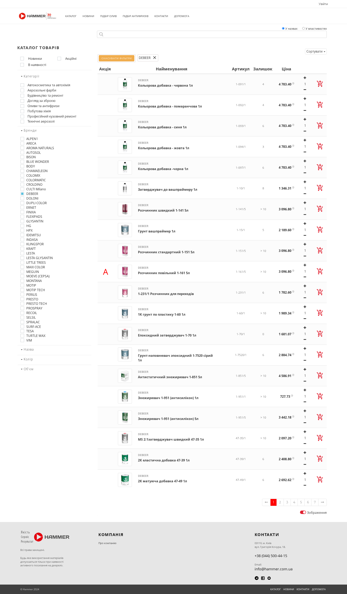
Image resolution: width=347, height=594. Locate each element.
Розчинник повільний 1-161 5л (164, 270)
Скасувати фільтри (116, 58)
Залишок (262, 69)
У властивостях (316, 28)
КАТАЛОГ (71, 16)
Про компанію (107, 543)
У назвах (291, 28)
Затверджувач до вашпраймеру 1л (167, 187)
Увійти (323, 4)
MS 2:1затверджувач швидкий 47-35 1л (171, 437)
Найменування (171, 69)
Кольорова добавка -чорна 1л (163, 166)
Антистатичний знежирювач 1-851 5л (170, 374)
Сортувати (314, 51)
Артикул (241, 69)
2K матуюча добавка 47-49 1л (162, 478)
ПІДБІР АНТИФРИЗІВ (135, 16)
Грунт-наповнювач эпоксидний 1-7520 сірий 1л (175, 355)
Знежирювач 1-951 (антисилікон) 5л (168, 416)
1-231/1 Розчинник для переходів (166, 291)
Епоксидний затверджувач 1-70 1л (167, 333)
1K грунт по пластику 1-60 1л (161, 312)
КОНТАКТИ (161, 16)
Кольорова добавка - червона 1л (165, 83)
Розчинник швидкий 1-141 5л (163, 208)
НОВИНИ (88, 16)
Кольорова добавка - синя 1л (162, 124)
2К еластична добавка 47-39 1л (164, 457)
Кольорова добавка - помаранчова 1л (170, 103)
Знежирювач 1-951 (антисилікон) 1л (168, 395)
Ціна (286, 69)
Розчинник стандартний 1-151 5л (166, 249)
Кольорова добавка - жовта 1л (163, 145)
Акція (105, 69)
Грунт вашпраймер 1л (156, 228)
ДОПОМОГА (181, 16)
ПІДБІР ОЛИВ (108, 16)
